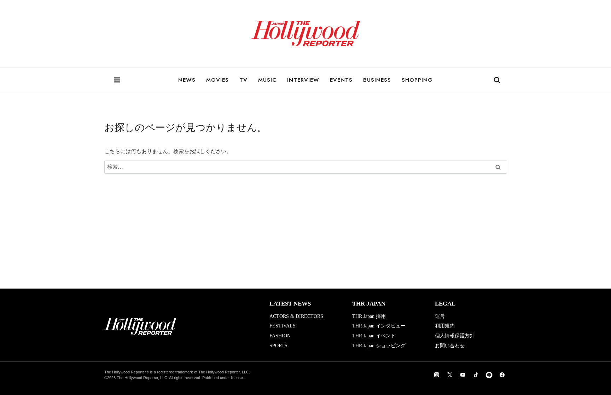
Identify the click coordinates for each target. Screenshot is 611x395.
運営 (440, 316)
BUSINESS (377, 80)
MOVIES (217, 80)
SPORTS (278, 345)
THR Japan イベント (374, 335)
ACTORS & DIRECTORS (296, 316)
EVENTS (341, 80)
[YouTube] (463, 375)
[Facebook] (502, 375)
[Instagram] (437, 375)
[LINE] (489, 375)
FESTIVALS (282, 326)
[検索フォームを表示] (497, 80)
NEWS (187, 80)
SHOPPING (417, 80)
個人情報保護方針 (455, 335)
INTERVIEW (303, 80)
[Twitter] (450, 375)
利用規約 (445, 326)
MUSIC (267, 80)
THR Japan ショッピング (379, 345)
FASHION (280, 335)
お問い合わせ (450, 345)
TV (243, 80)
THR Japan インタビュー (379, 326)
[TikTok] (476, 375)
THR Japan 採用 (369, 316)
